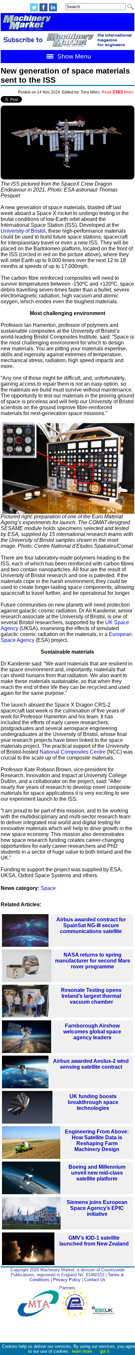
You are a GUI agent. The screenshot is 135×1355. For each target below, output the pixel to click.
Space (48, 888)
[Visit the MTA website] (40, 1315)
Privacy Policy (67, 1279)
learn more (82, 1351)
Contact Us (95, 1279)
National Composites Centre (73, 752)
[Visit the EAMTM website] (76, 1315)
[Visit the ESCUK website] (104, 1315)
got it (104, 1351)
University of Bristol (23, 231)
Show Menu (73, 56)
